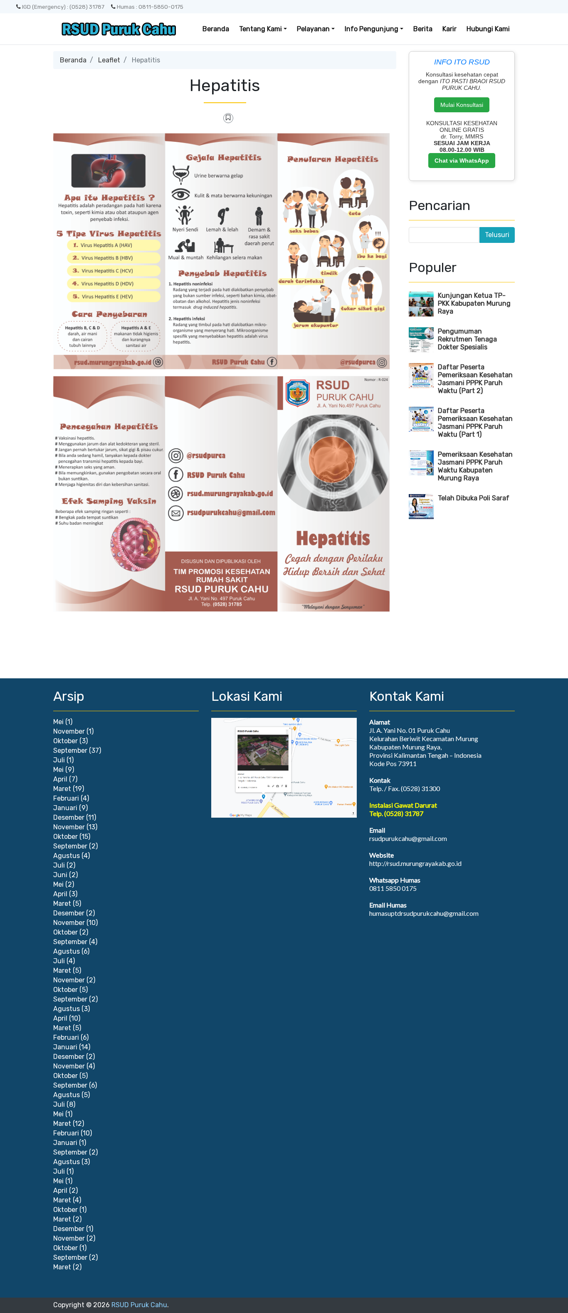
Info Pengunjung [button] (371, 29)
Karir (449, 29)
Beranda (216, 29)
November (69, 731)
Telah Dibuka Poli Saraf (473, 498)
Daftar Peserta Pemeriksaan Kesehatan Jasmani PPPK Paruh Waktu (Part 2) (475, 379)
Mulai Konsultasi (461, 104)
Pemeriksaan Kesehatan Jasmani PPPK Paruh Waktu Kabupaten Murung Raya (475, 466)
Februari (66, 798)
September (70, 750)
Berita (422, 29)
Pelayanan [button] (313, 29)
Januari (65, 808)
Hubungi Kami (488, 29)
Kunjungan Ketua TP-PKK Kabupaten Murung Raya (474, 303)
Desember (68, 817)
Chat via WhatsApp (462, 160)
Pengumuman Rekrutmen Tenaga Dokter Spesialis (467, 339)
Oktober (65, 741)
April (60, 779)
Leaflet (109, 60)
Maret (62, 789)
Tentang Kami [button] (260, 29)
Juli (59, 760)
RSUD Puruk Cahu (139, 1305)
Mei (58, 722)
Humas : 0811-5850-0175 (150, 6)
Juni (60, 875)
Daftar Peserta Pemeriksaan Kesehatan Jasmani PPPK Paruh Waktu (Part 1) (475, 422)
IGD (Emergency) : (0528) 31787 (63, 6)
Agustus (66, 856)
